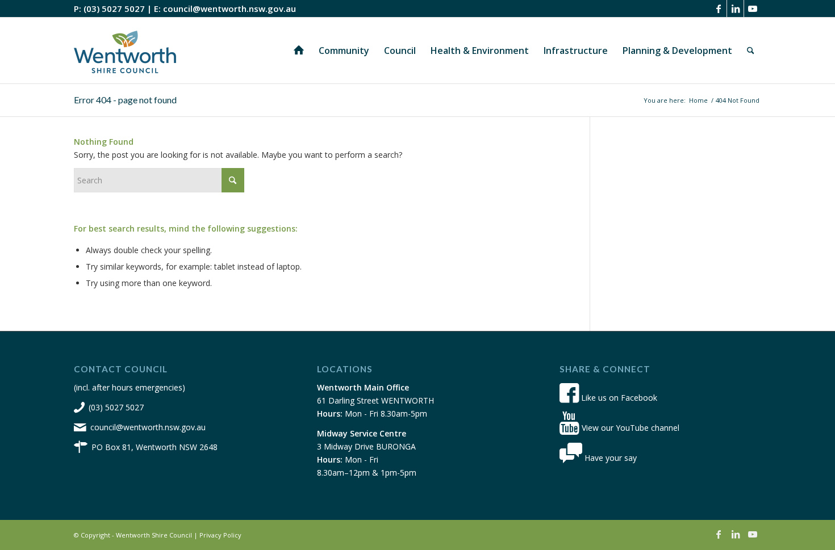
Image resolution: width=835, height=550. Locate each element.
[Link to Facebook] (718, 8)
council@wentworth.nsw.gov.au (229, 8)
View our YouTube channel (629, 427)
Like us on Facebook (618, 397)
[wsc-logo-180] (125, 50)
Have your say (609, 457)
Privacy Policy (220, 535)
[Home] (298, 50)
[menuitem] (298, 50)
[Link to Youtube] (752, 8)
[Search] (751, 50)
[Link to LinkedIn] (735, 8)
